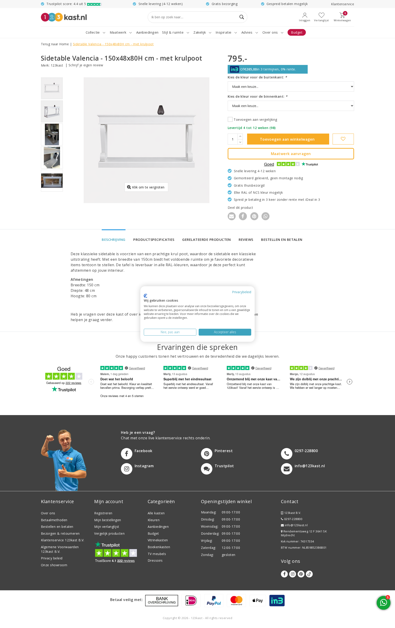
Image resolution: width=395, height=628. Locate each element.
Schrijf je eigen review (86, 65)
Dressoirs (155, 560)
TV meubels (157, 554)
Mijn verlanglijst (106, 526)
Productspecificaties (153, 239)
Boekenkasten (159, 547)
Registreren (103, 513)
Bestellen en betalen (281, 239)
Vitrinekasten (158, 540)
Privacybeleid (241, 292)
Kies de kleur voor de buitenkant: (257, 77)
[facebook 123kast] (284, 574)
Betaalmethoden (54, 520)
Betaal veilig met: (126, 599)
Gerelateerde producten (206, 239)
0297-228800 (292, 519)
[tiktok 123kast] (309, 574)
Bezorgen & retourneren (60, 533)
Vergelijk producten (109, 533)
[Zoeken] (242, 17)
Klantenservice (342, 4)
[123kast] (64, 17)
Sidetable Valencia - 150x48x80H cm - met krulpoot (113, 44)
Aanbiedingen (158, 526)
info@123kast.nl (296, 525)
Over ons (48, 513)
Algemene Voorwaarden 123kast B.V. (60, 549)
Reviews (246, 239)
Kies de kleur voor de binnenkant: (258, 96)
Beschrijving (113, 239)
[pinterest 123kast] (301, 574)
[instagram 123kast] (292, 574)
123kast (57, 65)
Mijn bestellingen (107, 520)
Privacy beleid (52, 558)
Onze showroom (54, 565)
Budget (153, 533)
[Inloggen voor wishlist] (343, 139)
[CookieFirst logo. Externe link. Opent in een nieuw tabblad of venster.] (145, 296)
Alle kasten (156, 513)
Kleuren (154, 520)
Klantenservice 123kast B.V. (62, 540)
